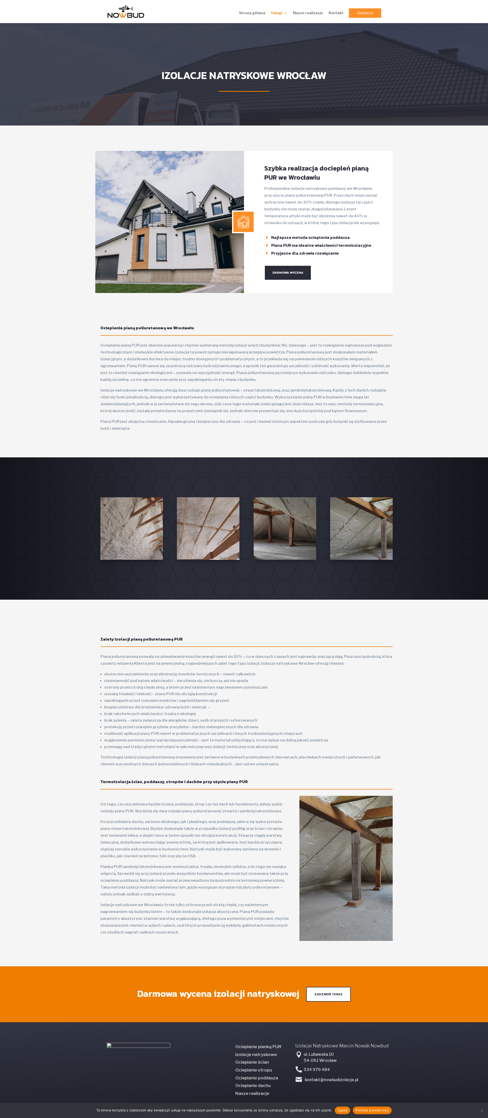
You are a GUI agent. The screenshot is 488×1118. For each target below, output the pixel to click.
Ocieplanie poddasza (256, 1077)
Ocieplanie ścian (252, 1062)
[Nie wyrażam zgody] (481, 1110)
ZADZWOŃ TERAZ (328, 994)
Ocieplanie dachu (253, 1085)
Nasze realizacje (308, 13)
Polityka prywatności (372, 1110)
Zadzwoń (365, 13)
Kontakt (336, 13)
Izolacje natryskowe (256, 1054)
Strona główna (252, 13)
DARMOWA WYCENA (287, 272)
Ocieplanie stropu (253, 1070)
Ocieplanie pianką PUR (258, 1046)
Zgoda (342, 1110)
